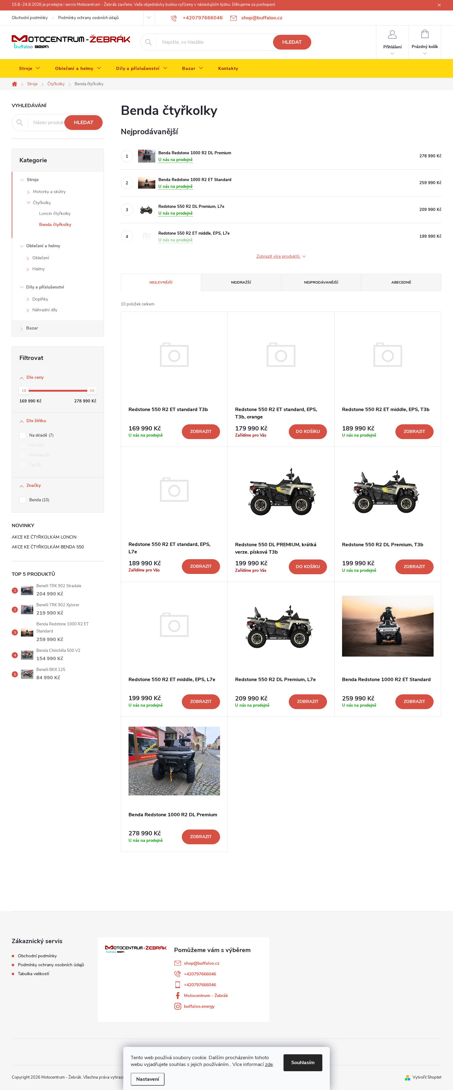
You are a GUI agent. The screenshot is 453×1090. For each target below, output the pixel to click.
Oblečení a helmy (43, 246)
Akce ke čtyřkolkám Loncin (44, 537)
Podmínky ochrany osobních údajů (88, 18)
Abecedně (401, 282)
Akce (36, 445)
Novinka (38, 455)
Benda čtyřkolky (55, 225)
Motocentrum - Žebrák (206, 996)
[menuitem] (30, 68)
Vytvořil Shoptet (427, 1077)
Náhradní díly (44, 310)
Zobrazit (201, 431)
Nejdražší (241, 282)
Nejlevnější (160, 282)
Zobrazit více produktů (278, 256)
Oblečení (40, 258)
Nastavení (147, 1079)
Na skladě (40, 435)
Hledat (292, 42)
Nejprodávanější (321, 282)
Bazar (32, 328)
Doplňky (40, 299)
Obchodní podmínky (30, 18)
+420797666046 (200, 974)
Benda (38, 500)
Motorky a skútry (49, 192)
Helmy (38, 269)
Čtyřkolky (42, 203)
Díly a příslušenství (45, 287)
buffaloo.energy (199, 1006)
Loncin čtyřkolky (55, 213)
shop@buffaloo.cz (201, 963)
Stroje (33, 180)
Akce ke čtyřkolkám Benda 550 (48, 547)
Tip (34, 465)
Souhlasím (303, 1062)
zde (269, 1064)
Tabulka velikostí (33, 974)
